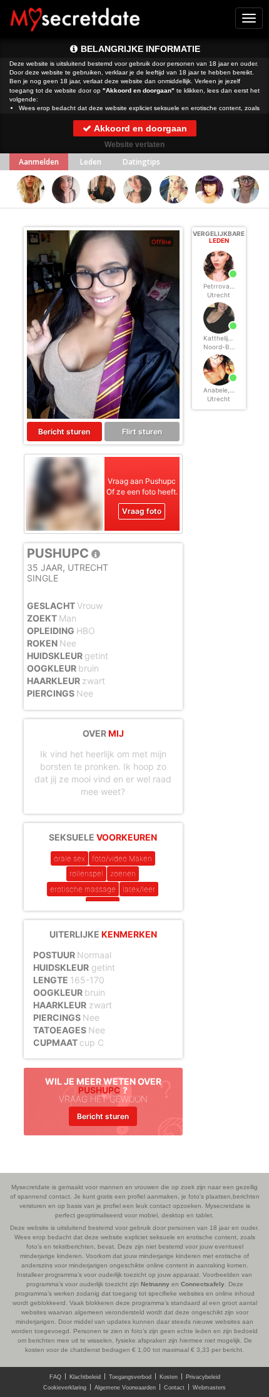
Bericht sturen (64, 431)
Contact (174, 1387)
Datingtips (141, 161)
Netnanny (155, 1284)
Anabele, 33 (221, 390)
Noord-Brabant (226, 347)
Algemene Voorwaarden (125, 1387)
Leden (90, 161)
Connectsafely (203, 1284)
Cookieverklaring (64, 1387)
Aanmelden (39, 161)
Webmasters (209, 1387)
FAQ (55, 1377)
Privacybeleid (203, 1377)
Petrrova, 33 (222, 286)
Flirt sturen (142, 431)
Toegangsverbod (130, 1377)
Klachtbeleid (85, 1377)
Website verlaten (134, 144)
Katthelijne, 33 (224, 338)
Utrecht (218, 295)
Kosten (169, 1377)
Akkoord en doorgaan (139, 128)
